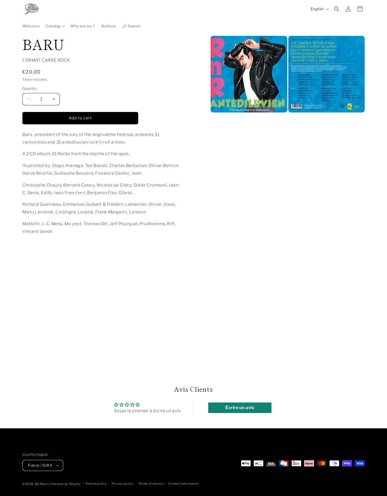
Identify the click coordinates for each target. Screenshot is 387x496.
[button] (55, 26)
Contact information (183, 483)
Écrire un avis (239, 407)
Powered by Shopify (65, 484)
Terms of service (150, 483)
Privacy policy (122, 483)
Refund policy (96, 483)
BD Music (42, 484)
